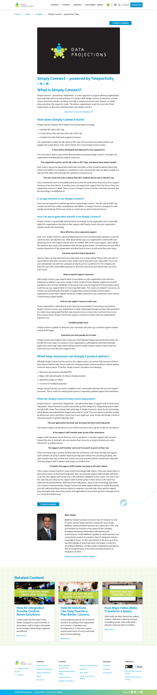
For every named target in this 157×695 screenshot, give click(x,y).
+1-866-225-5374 (23, 669)
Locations (125, 5)
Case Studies (90, 5)
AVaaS (39, 676)
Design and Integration (44, 669)
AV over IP (40, 680)
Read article (21, 636)
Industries (77, 5)
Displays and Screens (66, 681)
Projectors (83, 669)
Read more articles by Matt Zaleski (80, 556)
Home (17, 14)
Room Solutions (42, 666)
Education (106, 669)
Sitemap (60, 692)
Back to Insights (121, 23)
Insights (39, 14)
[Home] (23, 5)
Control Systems (64, 677)
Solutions (54, 5)
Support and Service (44, 673)
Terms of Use (51, 692)
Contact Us (136, 5)
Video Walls (84, 673)
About (99, 5)
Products (66, 5)
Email (18, 672)
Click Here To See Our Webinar (77, 112)
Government (107, 673)
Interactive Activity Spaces (89, 666)
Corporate (106, 666)
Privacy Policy (40, 692)
